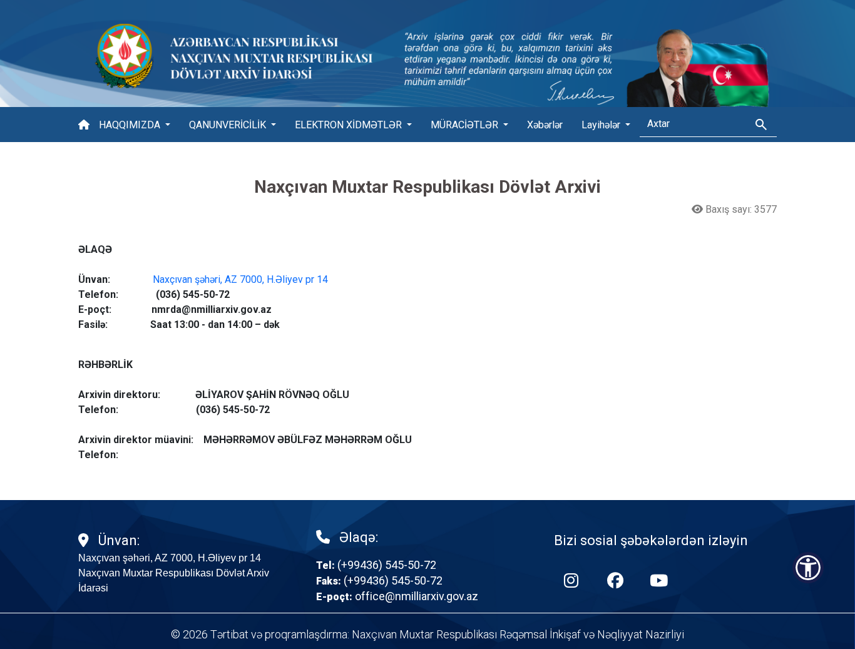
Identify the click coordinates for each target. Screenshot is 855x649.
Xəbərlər (545, 125)
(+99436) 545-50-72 (386, 564)
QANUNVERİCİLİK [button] (229, 125)
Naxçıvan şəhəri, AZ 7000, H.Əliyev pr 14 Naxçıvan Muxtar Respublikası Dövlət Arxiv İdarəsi (173, 573)
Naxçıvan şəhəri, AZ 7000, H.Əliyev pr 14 (240, 279)
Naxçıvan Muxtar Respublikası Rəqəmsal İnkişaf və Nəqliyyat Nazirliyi (518, 634)
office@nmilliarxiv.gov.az (416, 596)
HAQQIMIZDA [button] (131, 125)
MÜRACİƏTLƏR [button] (466, 125)
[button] (808, 567)
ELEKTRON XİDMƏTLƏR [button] (349, 125)
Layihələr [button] (602, 125)
